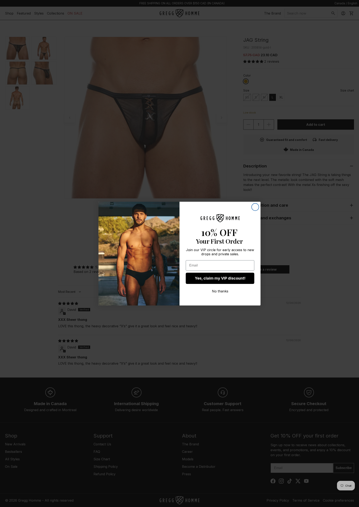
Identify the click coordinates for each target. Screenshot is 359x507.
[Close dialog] (255, 207)
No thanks (220, 291)
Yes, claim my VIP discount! (220, 278)
